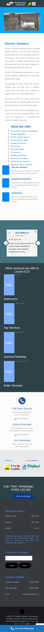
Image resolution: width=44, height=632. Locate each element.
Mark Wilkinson (22, 233)
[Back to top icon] (22, 611)
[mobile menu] (41, 3)
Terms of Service (20, 624)
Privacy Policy (30, 621)
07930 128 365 (21, 489)
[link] (22, 460)
